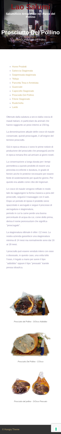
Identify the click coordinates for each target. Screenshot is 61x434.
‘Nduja (15, 79)
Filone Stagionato (21, 99)
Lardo (15, 107)
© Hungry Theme (10, 429)
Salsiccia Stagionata (22, 71)
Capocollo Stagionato (23, 91)
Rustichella (17, 103)
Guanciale (17, 87)
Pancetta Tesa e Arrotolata (25, 83)
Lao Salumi (30, 7)
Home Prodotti (19, 66)
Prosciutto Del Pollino (23, 95)
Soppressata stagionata (24, 75)
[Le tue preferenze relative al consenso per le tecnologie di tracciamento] (56, 429)
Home (18, 40)
